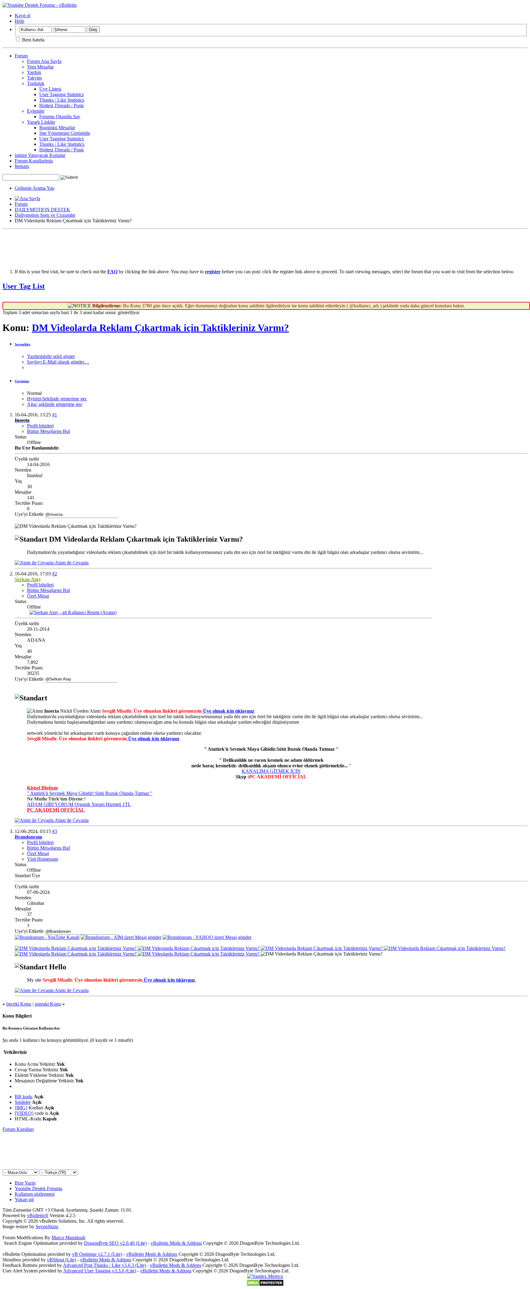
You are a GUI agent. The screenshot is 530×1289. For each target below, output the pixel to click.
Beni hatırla (32, 39)
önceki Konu (18, 1004)
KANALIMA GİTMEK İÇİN (271, 771)
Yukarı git (24, 1199)
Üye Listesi (50, 89)
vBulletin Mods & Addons (176, 1243)
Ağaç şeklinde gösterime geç (55, 404)
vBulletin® (37, 1215)
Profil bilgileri (40, 425)
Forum (21, 55)
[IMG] (21, 1107)
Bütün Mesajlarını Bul (48, 431)
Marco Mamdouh (68, 1237)
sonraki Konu (48, 1004)
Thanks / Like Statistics (61, 100)
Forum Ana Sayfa (44, 61)
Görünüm (22, 381)
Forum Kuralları (18, 1129)
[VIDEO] (24, 1113)
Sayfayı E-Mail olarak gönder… (58, 361)
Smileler (23, 1102)
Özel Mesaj (38, 595)
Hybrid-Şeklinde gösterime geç (57, 398)
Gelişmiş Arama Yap (34, 188)
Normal (34, 393)
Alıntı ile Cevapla (71, 562)
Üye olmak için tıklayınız (228, 711)
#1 (54, 414)
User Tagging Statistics (61, 94)
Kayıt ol (22, 15)
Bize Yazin (25, 1183)
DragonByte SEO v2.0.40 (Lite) (115, 1243)
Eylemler (35, 111)
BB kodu (24, 1096)
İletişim (22, 166)
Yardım (34, 72)
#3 (54, 831)
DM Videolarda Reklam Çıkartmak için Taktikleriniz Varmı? (160, 327)
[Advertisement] (265, 245)
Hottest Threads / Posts (61, 105)
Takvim (34, 77)
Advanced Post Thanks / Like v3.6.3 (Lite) (104, 1265)
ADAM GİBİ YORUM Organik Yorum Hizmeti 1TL (79, 804)
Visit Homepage (42, 859)
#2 (54, 573)
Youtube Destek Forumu (38, 1188)
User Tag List (23, 286)
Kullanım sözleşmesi (35, 1194)
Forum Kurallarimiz (34, 160)
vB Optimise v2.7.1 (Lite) (97, 1254)
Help (19, 21)
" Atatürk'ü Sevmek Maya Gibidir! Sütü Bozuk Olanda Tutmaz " (89, 793)
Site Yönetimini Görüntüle (64, 133)
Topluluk (35, 83)
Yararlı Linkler (41, 122)
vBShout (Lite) (61, 1259)
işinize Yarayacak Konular (40, 155)
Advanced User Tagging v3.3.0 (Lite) (99, 1270)
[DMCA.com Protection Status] (265, 1284)
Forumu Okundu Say (59, 116)
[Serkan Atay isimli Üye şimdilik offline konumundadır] (73, 612)
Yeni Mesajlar (40, 66)
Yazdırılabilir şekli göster (51, 356)
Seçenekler (22, 344)
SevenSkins (47, 1226)
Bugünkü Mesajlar (57, 127)
